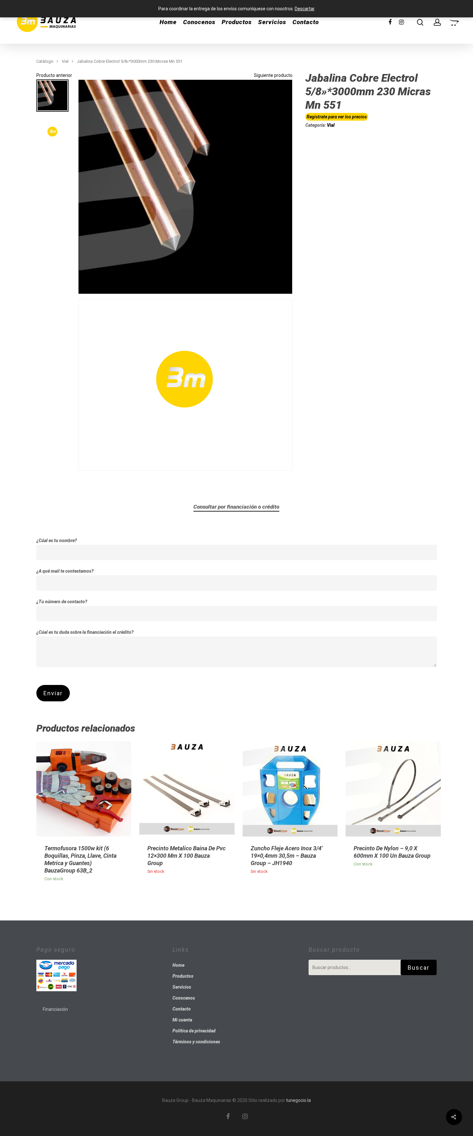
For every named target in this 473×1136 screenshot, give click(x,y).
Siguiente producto (273, 75)
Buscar (419, 967)
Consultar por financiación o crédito (236, 506)
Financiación (55, 1009)
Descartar (305, 8)
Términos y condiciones (196, 1041)
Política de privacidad (194, 1030)
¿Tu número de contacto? (61, 601)
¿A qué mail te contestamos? (65, 571)
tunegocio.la (298, 1100)
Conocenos (199, 22)
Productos (237, 22)
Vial (65, 61)
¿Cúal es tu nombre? (56, 540)
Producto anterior (54, 75)
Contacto (305, 22)
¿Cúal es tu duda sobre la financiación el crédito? (85, 632)
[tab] (236, 507)
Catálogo (44, 61)
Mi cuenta (182, 1019)
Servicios (272, 22)
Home (168, 22)
